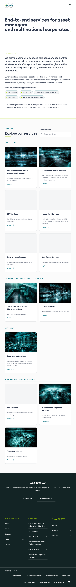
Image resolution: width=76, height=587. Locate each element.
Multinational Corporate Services (32, 97)
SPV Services (27, 92)
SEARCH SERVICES (46, 130)
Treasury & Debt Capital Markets (47, 92)
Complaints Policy (44, 582)
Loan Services (12, 97)
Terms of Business (52, 575)
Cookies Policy (16, 575)
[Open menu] (69, 5)
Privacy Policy (66, 575)
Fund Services (12, 92)
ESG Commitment (29, 582)
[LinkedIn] (69, 582)
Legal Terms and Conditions (33, 575)
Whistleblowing (59, 582)
